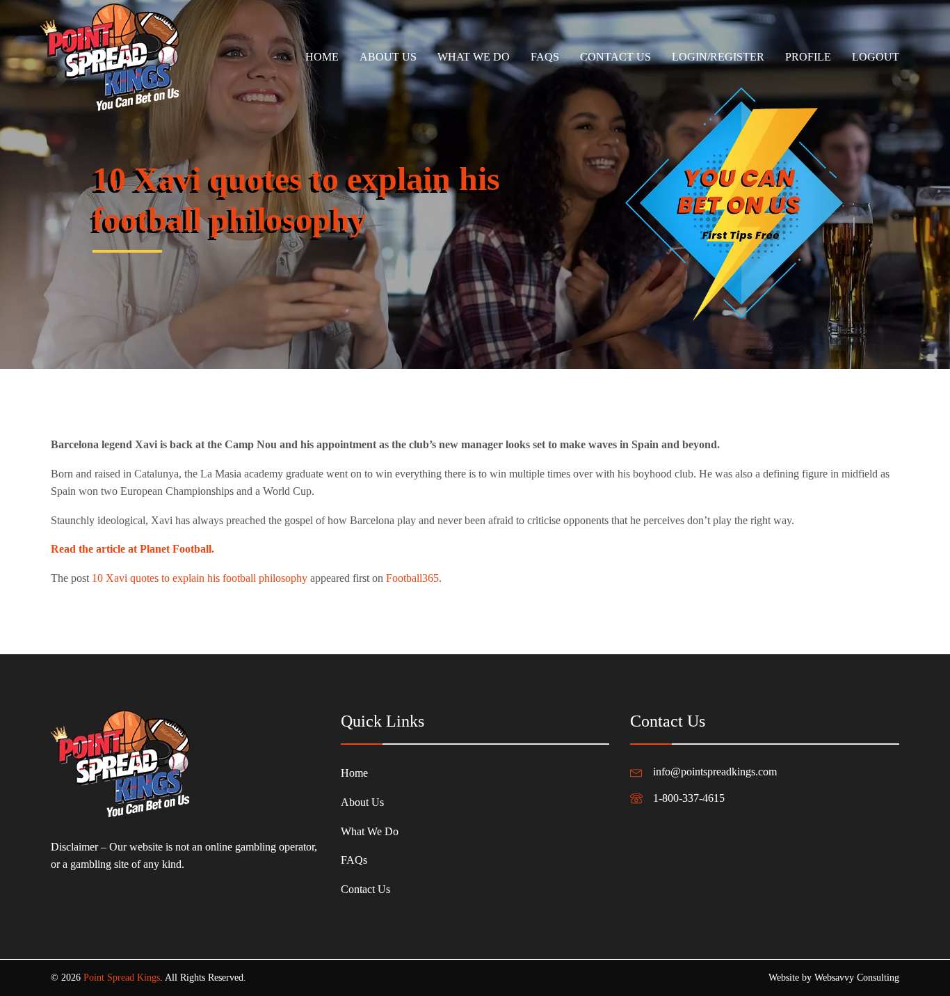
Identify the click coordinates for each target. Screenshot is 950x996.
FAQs (545, 57)
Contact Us (615, 57)
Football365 (412, 578)
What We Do (473, 57)
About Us (388, 57)
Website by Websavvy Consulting (833, 977)
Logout (875, 57)
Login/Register (718, 57)
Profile (808, 57)
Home (322, 57)
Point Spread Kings (121, 977)
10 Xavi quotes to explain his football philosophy (199, 578)
